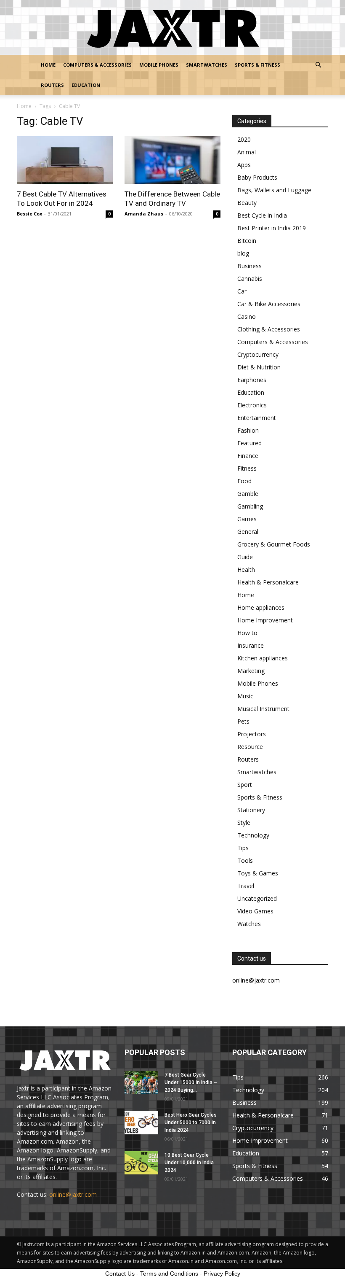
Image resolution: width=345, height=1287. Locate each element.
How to (247, 633)
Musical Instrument (263, 709)
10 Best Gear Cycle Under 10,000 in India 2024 (189, 1162)
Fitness (247, 468)
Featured (249, 443)
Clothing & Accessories (268, 329)
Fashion (248, 430)
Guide (245, 557)
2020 (244, 139)
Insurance (250, 645)
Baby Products (257, 177)
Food (244, 481)
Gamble (247, 494)
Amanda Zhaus (144, 213)
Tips (243, 848)
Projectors (251, 734)
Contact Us (120, 1273)
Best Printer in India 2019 (271, 228)
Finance (247, 456)
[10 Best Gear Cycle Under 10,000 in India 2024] (141, 1162)
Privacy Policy (222, 1273)
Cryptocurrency (258, 354)
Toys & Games (257, 873)
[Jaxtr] (172, 28)
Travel (245, 886)
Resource (250, 747)
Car (242, 291)
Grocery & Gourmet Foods (273, 544)
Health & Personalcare (268, 582)
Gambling (250, 506)
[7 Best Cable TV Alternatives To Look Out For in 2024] (65, 160)
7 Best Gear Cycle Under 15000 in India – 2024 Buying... (191, 1082)
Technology (253, 835)
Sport (244, 785)
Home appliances (260, 607)
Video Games (255, 911)
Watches (249, 924)
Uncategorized (257, 898)
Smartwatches (206, 65)
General (247, 532)
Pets (243, 721)
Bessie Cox (29, 213)
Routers (52, 85)
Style (243, 823)
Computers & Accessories (97, 65)
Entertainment (256, 418)
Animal (246, 152)
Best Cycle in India (262, 215)
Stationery (251, 810)
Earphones (251, 380)
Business (249, 266)
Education (86, 85)
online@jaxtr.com (73, 1194)
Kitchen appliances (262, 658)
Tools (245, 860)
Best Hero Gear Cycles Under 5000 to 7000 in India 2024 (191, 1122)
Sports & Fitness (257, 65)
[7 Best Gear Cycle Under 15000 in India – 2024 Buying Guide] (141, 1082)
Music (245, 696)
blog (243, 253)
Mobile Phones (158, 65)
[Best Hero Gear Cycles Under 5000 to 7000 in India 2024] (141, 1122)
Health (246, 569)
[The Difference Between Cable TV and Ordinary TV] (172, 160)
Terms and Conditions (169, 1273)
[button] (318, 65)
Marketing (251, 671)
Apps (244, 165)
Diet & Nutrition (259, 367)
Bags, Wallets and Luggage (274, 190)
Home (48, 65)
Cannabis (249, 279)
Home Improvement (265, 620)
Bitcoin (246, 241)
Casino (246, 316)
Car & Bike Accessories (268, 304)
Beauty (247, 203)
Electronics (252, 405)
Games (247, 519)
